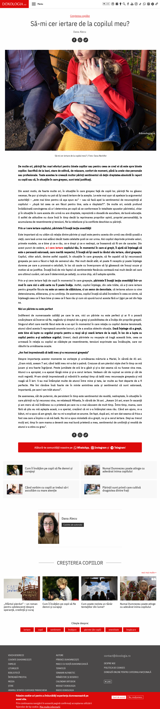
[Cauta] (124, 3)
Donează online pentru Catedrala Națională (127, 672)
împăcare (131, 629)
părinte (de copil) (92, 629)
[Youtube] (132, 3)
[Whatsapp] (80, 40)
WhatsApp (83, 447)
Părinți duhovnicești (67, 659)
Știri (10, 686)
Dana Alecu (79, 31)
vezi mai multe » (149, 572)
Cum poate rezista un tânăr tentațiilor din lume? (96, 605)
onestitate (114, 629)
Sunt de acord (119, 697)
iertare (27, 629)
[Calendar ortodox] (112, 3)
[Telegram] (152, 3)
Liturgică (13, 668)
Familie (12, 664)
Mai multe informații (50, 706)
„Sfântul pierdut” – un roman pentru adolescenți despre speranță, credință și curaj (21, 606)
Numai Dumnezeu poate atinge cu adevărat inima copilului (123, 470)
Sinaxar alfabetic (65, 673)
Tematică (61, 668)
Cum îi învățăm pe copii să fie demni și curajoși (48, 470)
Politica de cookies (114, 668)
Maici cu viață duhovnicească (72, 664)
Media (11, 681)
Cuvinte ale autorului (72, 524)
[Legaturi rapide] (156, 3)
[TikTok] (140, 3)
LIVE (107, 3)
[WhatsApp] (144, 3)
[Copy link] (85, 40)
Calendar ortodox (65, 681)
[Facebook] (128, 3)
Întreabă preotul (17, 677)
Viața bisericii (16, 655)
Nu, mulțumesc (135, 697)
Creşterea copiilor (80, 15)
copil (40, 629)
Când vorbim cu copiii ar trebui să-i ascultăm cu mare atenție (46, 489)
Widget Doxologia (65, 686)
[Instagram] (136, 3)
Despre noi (109, 663)
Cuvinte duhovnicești (20, 659)
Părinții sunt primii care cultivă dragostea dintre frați (121, 489)
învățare (72, 629)
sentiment (55, 629)
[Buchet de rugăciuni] (120, 3)
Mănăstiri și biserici (67, 677)
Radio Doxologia (65, 690)
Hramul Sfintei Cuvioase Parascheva (27, 690)
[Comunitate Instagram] (148, 3)
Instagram (101, 447)
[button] (37, 3)
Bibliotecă (14, 673)
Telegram (119, 447)
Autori (59, 655)
